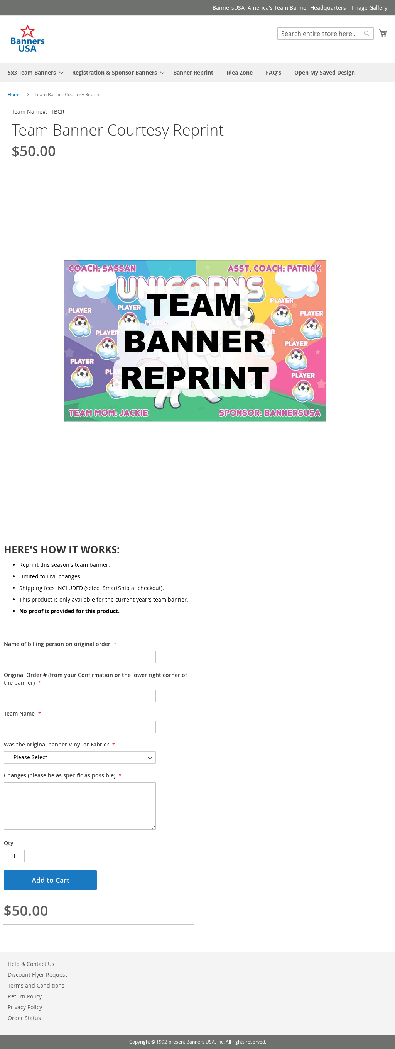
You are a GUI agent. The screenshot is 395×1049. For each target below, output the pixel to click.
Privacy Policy (25, 1007)
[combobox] (325, 33)
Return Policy (25, 996)
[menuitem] (33, 72)
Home (14, 94)
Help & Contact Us (31, 963)
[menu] (197, 72)
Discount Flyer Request (37, 974)
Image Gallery (369, 7)
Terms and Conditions (36, 985)
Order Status (24, 1018)
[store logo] (28, 39)
